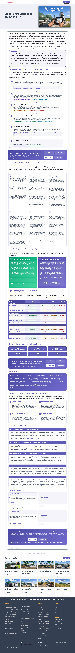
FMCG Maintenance (42, 619)
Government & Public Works (43, 611)
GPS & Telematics (58, 624)
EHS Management (24, 621)
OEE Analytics (23, 628)
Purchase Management (9, 628)
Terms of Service (13, 651)
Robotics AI (23, 630)
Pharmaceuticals (41, 609)
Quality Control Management (10, 614)
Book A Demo (66, 2)
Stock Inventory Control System (27, 609)
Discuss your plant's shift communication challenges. (20, 171)
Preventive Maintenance (9, 621)
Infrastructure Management (43, 630)
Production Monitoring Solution (11, 612)
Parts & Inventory (8, 626)
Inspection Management (9, 623)
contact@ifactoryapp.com (43, 645)
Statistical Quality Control (26, 614)
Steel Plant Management (43, 616)
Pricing (53, 2)
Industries (29, 2)
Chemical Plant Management (43, 628)
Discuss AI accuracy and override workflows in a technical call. (38, 485)
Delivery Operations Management (44, 624)
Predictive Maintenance (9, 605)
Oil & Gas (40, 607)
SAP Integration (58, 621)
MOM (28, 618)
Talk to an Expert (58, 157)
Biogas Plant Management (43, 626)
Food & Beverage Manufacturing (44, 612)
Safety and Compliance (9, 631)
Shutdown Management (25, 627)
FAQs (56, 614)
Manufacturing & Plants (42, 605)
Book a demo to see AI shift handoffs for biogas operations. (48, 48)
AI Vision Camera (24, 625)
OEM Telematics (58, 630)
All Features (23, 634)
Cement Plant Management (43, 614)
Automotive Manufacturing (43, 631)
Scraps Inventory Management (27, 607)
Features (23, 2)
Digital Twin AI (23, 632)
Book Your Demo (48, 157)
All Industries (40, 638)
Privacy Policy (7, 651)
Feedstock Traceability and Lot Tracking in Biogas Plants (28, 571)
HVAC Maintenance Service (43, 621)
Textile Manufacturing (42, 633)
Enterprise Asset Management (10, 607)
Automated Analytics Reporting (11, 633)
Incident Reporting (8, 624)
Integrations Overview (59, 619)
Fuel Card (57, 626)
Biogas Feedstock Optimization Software (45, 588)
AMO (28, 616)
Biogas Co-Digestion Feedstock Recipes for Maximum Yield (45, 571)
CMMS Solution (8, 619)
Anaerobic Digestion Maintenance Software (28, 588)
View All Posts (66, 558)
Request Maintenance (9, 630)
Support (56, 607)
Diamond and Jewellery (42, 635)
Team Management (25, 620)
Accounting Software (59, 628)
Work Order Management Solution (11, 611)
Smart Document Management (27, 606)
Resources (36, 2)
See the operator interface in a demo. (31, 438)
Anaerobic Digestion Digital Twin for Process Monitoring (62, 571)
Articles (56, 611)
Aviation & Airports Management (44, 623)
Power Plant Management (43, 618)
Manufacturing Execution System (11, 609)
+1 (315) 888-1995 (41, 644)
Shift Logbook (23, 623)
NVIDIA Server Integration (26, 613)
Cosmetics (40, 637)
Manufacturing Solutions (9, 618)
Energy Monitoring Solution (10, 616)
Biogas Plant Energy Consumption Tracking (11, 588)
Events (56, 612)
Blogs (56, 609)
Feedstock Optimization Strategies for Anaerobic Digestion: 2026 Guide (62, 589)
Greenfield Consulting (45, 2)
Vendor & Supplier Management (27, 611)
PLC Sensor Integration (59, 623)
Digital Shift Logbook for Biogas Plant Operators (12, 570)
